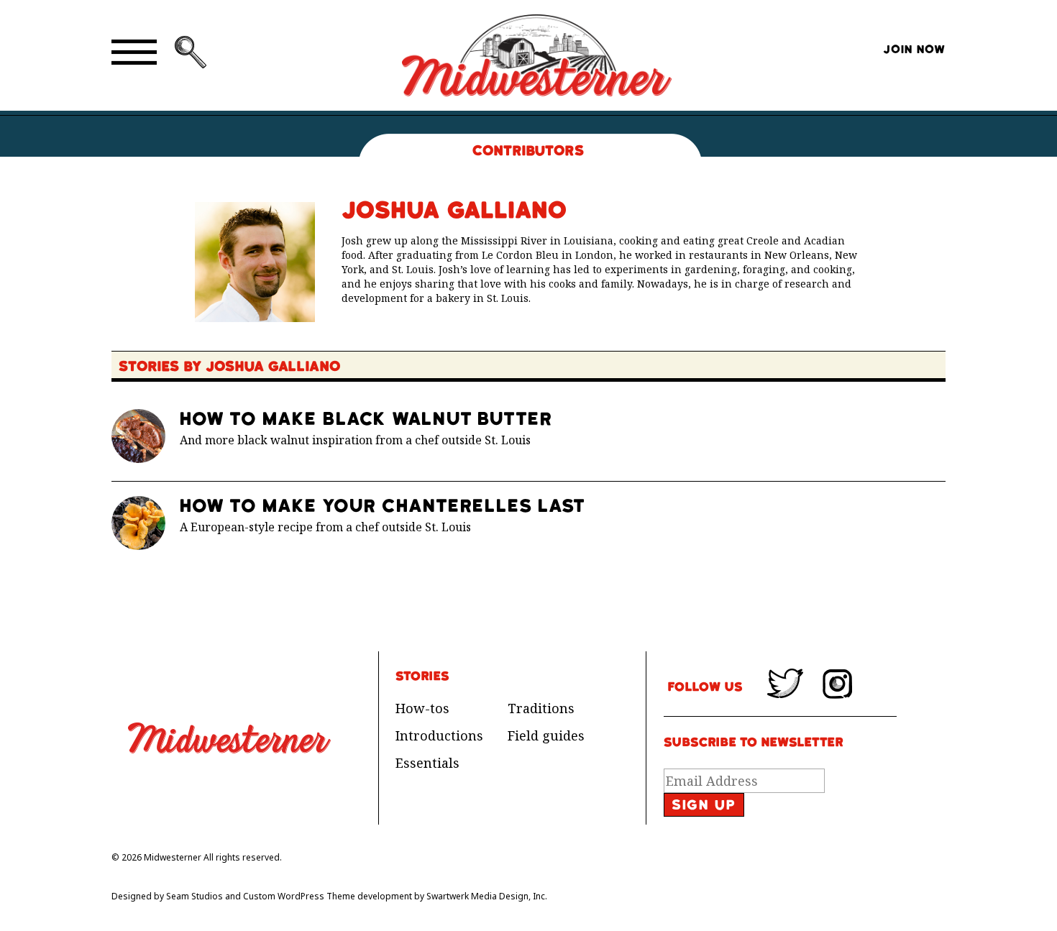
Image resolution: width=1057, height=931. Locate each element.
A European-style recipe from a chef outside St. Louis (325, 527)
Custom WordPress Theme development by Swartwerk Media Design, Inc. (395, 896)
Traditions (541, 708)
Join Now (914, 49)
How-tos (422, 708)
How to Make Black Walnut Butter (366, 418)
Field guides (546, 735)
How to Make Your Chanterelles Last (382, 505)
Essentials (427, 762)
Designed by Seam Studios (167, 896)
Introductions (439, 735)
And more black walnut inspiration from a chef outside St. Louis (355, 440)
